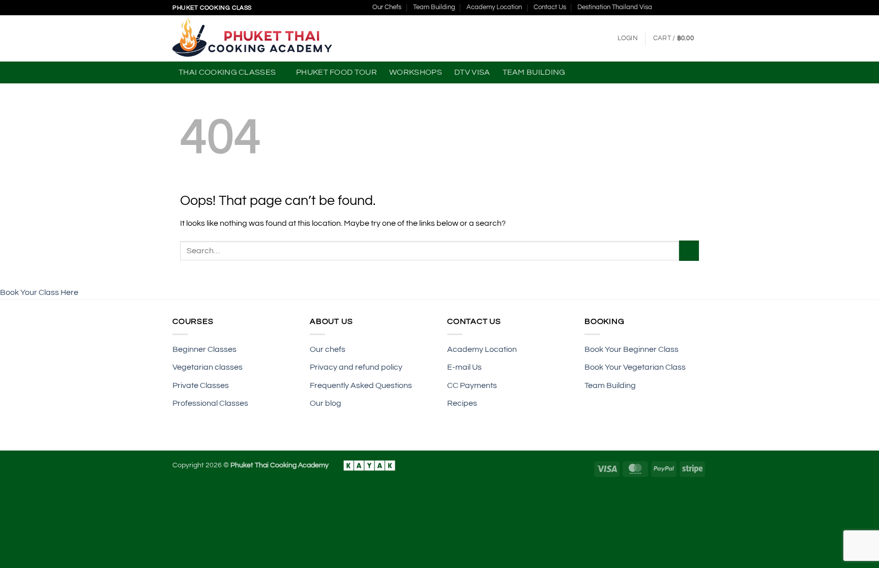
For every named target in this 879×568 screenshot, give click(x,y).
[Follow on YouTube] (701, 7)
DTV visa (472, 72)
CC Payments (472, 385)
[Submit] (689, 250)
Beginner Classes (204, 349)
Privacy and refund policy (356, 367)
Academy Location (494, 7)
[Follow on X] (682, 7)
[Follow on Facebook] (663, 7)
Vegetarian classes (208, 367)
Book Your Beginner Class (631, 349)
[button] (628, 38)
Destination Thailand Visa (614, 7)
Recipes (462, 403)
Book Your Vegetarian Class (635, 367)
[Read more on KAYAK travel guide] (364, 465)
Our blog (325, 403)
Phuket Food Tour (336, 72)
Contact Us (550, 7)
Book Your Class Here (39, 292)
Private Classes (201, 385)
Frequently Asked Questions (362, 385)
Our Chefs (386, 7)
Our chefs (328, 349)
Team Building (434, 7)
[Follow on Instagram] (672, 7)
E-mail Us (464, 367)
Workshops (415, 72)
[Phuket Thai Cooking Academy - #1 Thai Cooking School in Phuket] (253, 38)
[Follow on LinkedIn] (692, 7)
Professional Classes (211, 403)
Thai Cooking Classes (227, 72)
